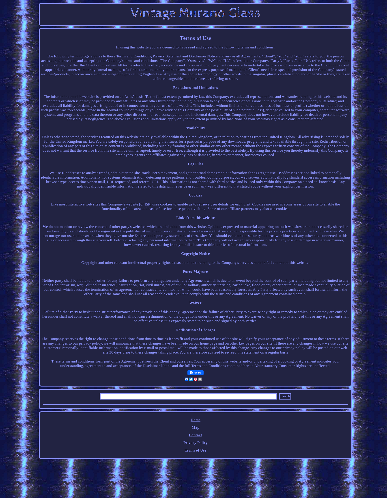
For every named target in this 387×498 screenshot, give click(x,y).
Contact (195, 435)
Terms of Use (195, 450)
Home (195, 420)
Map (195, 427)
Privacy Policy (195, 443)
